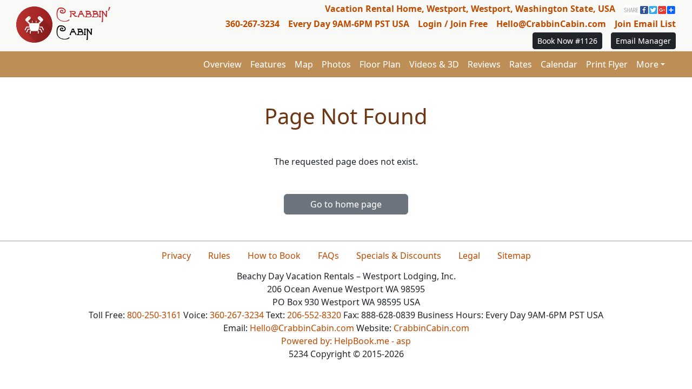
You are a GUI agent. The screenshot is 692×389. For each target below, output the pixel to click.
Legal (469, 255)
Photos (336, 64)
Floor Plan (380, 64)
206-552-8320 (314, 315)
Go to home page (346, 204)
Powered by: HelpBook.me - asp (346, 341)
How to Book (274, 255)
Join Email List (645, 24)
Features (268, 64)
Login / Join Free (453, 24)
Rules (219, 255)
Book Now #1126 (567, 41)
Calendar (559, 64)
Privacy (176, 255)
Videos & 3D (434, 64)
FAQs (328, 255)
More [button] (647, 64)
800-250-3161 (154, 315)
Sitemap (514, 255)
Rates (520, 64)
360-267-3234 (252, 24)
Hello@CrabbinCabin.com (551, 24)
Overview (222, 64)
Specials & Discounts (398, 255)
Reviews (484, 64)
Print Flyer (607, 64)
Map (304, 64)
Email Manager (643, 41)
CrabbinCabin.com (431, 328)
